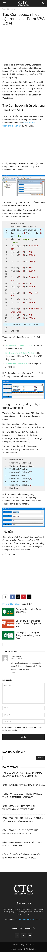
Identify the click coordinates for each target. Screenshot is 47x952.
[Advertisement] (23, 45)
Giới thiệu (16, 945)
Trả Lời (13, 672)
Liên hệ (32, 945)
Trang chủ (5, 9)
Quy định (24, 945)
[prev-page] (3, 644)
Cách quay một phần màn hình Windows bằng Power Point (28, 624)
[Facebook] (12, 597)
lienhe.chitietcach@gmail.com (30, 919)
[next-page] (7, 644)
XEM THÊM (27, 604)
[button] (4, 3)
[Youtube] (30, 935)
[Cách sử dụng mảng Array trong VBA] (8, 612)
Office (13, 9)
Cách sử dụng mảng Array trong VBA (23, 785)
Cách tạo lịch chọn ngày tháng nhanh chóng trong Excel (28, 635)
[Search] (43, 3)
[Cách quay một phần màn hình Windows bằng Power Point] (8, 624)
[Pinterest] (23, 597)
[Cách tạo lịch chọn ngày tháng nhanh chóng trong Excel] (8, 635)
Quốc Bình (16, 656)
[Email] (29, 597)
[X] (18, 597)
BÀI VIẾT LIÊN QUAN (11, 604)
